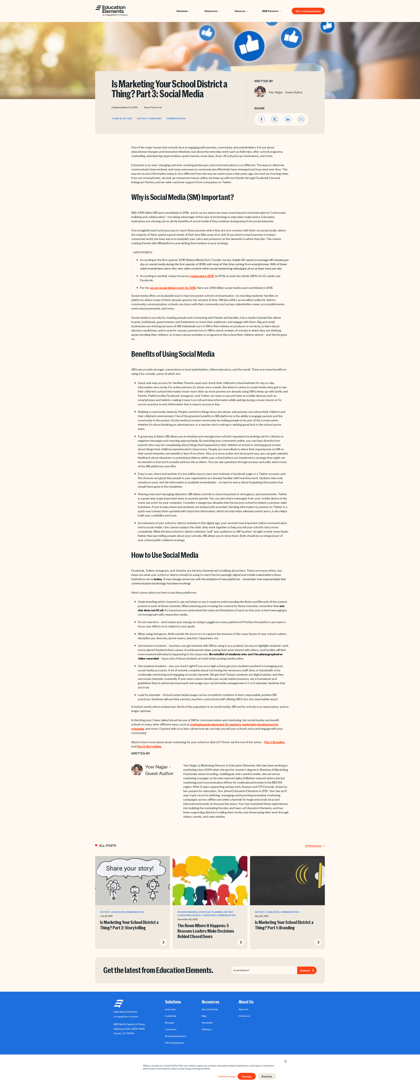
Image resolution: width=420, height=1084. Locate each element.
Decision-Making (187, 911)
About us (239, 11)
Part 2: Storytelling (149, 746)
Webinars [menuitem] (206, 1029)
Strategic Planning (210, 911)
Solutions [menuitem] (173, 1002)
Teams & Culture (122, 118)
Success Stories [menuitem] (210, 1009)
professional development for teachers (215, 724)
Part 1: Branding (274, 742)
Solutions (182, 11)
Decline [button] (267, 1076)
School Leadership (204, 915)
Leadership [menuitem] (170, 1015)
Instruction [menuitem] (170, 1009)
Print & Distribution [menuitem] (174, 1042)
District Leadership (149, 118)
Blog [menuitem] (204, 1015)
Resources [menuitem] (211, 1002)
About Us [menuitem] (246, 1002)
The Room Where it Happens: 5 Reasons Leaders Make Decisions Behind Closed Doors (206, 931)
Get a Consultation (308, 11)
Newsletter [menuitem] (207, 1022)
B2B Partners (270, 11)
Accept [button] (247, 1076)
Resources (211, 11)
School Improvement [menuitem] (175, 1036)
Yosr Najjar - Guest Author (286, 92)
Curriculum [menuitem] (170, 1029)
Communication (175, 118)
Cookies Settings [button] (227, 1076)
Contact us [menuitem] (244, 1015)
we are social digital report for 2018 (173, 288)
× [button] (285, 1060)
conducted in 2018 (202, 276)
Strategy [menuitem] (169, 1022)
